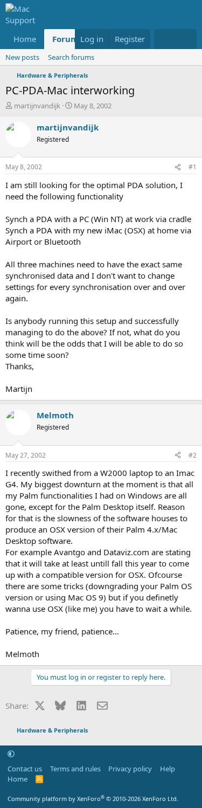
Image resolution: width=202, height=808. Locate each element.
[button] (11, 753)
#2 (193, 455)
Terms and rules (75, 769)
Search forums (71, 57)
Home (24, 38)
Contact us (25, 769)
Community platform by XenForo (93, 799)
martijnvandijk (37, 106)
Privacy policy (130, 769)
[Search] (186, 39)
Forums (67, 38)
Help (167, 769)
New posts (22, 57)
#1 (193, 166)
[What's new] (164, 39)
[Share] (178, 167)
